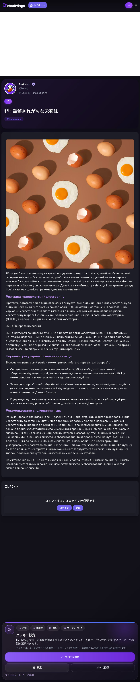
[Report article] (8, 101)
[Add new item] (129, 5)
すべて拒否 (103, 667)
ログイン (64, 507)
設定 (39, 667)
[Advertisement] (70, 44)
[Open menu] (136, 5)
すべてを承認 (72, 657)
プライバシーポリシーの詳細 (19, 675)
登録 (78, 507)
